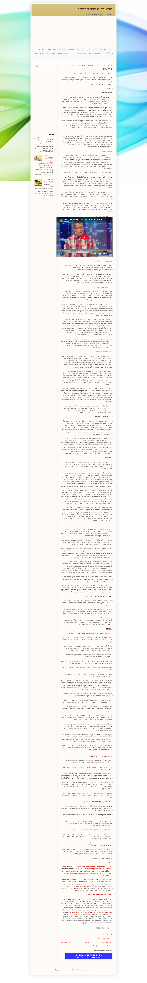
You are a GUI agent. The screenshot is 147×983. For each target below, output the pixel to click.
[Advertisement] (73, 30)
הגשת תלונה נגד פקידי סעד (48, 138)
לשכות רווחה (80, 49)
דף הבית (111, 49)
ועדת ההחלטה (79, 914)
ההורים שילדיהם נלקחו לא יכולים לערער (87, 886)
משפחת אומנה (52, 49)
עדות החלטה (97, 905)
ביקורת (103, 871)
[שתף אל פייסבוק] (99, 928)
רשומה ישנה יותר (66, 942)
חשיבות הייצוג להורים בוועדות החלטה (48, 181)
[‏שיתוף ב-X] (100, 928)
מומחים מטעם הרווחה (79, 53)
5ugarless (72, 970)
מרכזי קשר (41, 49)
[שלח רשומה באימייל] (107, 928)
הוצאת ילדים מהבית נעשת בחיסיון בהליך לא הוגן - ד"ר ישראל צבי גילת (88, 899)
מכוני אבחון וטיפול (94, 53)
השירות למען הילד (108, 53)
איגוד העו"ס (91, 49)
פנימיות (71, 49)
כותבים (60, 53)
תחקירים (67, 53)
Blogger (57, 970)
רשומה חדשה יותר (106, 942)
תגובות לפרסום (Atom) (99, 946)
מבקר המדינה (51, 53)
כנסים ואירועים (39, 53)
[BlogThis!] (102, 928)
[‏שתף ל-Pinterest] (97, 928)
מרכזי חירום (62, 49)
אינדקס (112, 57)
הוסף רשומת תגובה (104, 938)
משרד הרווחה (102, 49)
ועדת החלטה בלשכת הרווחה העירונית (99, 895)
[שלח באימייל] (104, 928)
